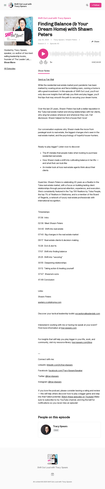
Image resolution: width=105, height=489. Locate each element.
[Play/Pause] (43, 54)
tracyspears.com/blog (82, 342)
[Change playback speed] (51, 62)
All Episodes (9, 68)
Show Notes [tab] (44, 70)
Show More (9, 62)
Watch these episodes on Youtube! (77, 396)
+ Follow (95, 5)
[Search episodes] (87, 5)
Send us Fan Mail (46, 79)
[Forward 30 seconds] (46, 62)
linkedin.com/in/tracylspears (60, 365)
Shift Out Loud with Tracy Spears (23, 5)
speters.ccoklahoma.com (49, 302)
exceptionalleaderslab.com (87, 313)
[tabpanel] (69, 242)
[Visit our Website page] (52, 474)
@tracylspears (52, 376)
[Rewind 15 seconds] (41, 62)
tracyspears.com (69, 328)
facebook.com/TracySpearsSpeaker (65, 370)
